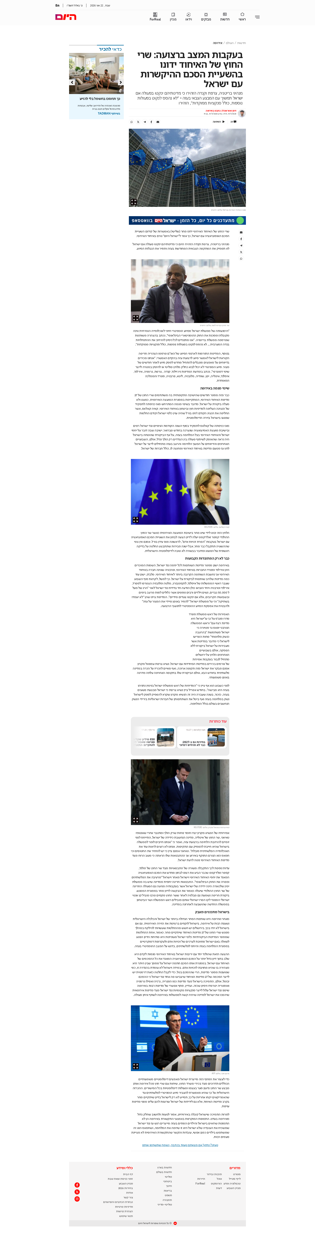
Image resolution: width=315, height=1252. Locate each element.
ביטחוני (167, 1181)
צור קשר (128, 1197)
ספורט (236, 1174)
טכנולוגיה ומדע (232, 1183)
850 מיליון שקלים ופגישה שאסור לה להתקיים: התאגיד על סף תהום (168, 743)
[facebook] (151, 122)
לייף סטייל (235, 1179)
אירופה (217, 43)
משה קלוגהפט (225, 729)
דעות (219, 1188)
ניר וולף (178, 729)
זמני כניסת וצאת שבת (120, 1179)
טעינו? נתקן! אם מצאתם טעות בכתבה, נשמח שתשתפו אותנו (180, 1145)
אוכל (219, 1179)
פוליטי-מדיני (165, 1204)
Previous (72, 82)
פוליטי (168, 1177)
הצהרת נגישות (124, 1211)
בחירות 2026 (125, 1188)
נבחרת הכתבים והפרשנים (118, 1202)
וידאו (188, 19)
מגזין (173, 19)
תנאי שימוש (126, 1216)
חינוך (169, 1186)
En (57, 5)
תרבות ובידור (214, 1174)
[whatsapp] (131, 122)
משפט (168, 1195)
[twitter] (138, 122)
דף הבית (128, 1174)
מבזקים (206, 19)
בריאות (168, 1190)
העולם (230, 43)
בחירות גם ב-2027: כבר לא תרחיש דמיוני (218, 743)
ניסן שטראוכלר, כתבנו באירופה (221, 111)
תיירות (201, 1179)
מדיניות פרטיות (124, 1206)
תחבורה (167, 1200)
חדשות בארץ (164, 1167)
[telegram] (144, 122)
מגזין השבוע (233, 1188)
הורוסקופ (216, 1183)
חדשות (225, 19)
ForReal (155, 19)
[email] (158, 122)
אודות (129, 1192)
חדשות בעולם (164, 1172)
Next (121, 82)
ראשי (242, 19)
